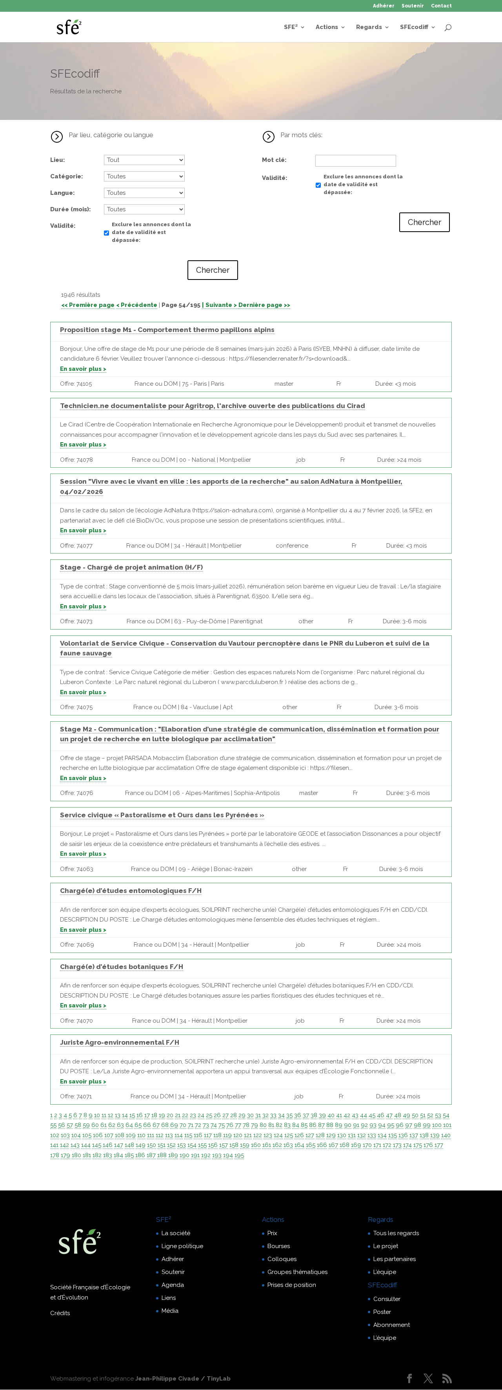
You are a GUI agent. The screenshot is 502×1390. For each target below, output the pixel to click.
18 (154, 1115)
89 (338, 1125)
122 (257, 1135)
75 (221, 1125)
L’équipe (384, 1272)
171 (377, 1145)
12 (110, 1115)
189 (173, 1155)
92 (364, 1125)
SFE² (291, 27)
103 (65, 1135)
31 (258, 1115)
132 (361, 1135)
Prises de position (291, 1284)
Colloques (281, 1259)
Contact (441, 6)
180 (76, 1155)
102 (54, 1135)
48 (397, 1115)
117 (208, 1135)
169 (356, 1145)
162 (277, 1145)
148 (129, 1145)
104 (76, 1135)
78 (246, 1125)
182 (97, 1155)
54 (446, 1115)
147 (118, 1145)
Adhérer (384, 6)
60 (95, 1125)
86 (312, 1125)
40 (331, 1115)
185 (129, 1155)
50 (415, 1115)
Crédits (60, 1313)
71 (190, 1125)
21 (177, 1115)
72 (198, 1125)
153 (181, 1145)
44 (363, 1115)
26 (217, 1115)
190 (184, 1155)
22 (185, 1115)
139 (435, 1135)
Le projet (385, 1246)
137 (413, 1135)
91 (356, 1125)
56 (61, 1125)
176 (428, 1145)
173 (397, 1145)
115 (188, 1135)
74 (214, 1125)
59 (86, 1125)
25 (209, 1115)
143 (75, 1145)
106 (98, 1135)
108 (119, 1135)
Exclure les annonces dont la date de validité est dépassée (151, 232)
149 (141, 1145)
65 (138, 1125)
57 (70, 1125)
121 (248, 1135)
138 (424, 1135)
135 (392, 1135)
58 (78, 1125)
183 (107, 1155)
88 (329, 1125)
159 (244, 1145)
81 (271, 1125)
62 (111, 1125)
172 (387, 1145)
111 (150, 1135)
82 (279, 1125)
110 (141, 1135)
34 (281, 1115)
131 (352, 1135)
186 (140, 1155)
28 (233, 1115)
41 (339, 1115)
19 (162, 1115)
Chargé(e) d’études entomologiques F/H (131, 891)
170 (367, 1145)
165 (310, 1145)
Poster (382, 1312)
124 (278, 1135)
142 (64, 1145)
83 (287, 1125)
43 (355, 1115)
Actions (327, 27)
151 (162, 1145)
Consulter (386, 1299)
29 (242, 1115)
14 (125, 1115)
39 (322, 1115)
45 (372, 1115)
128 (320, 1135)
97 (408, 1125)
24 (201, 1115)
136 (403, 1135)
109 (131, 1135)
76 (229, 1125)
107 (108, 1135)
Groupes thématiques (297, 1272)
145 (96, 1145)
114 (179, 1135)
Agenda (173, 1284)
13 (117, 1115)
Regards (369, 27)
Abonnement (391, 1324)
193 (217, 1155)
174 (407, 1145)
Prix (272, 1233)
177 (439, 1145)
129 (331, 1135)
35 (289, 1115)
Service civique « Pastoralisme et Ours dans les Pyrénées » (162, 815)
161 (266, 1145)
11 (104, 1115)
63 (120, 1125)
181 (87, 1155)
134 (382, 1135)
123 (268, 1135)
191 (195, 1155)
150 (151, 1145)
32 (265, 1115)
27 (225, 1115)
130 (341, 1135)
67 (156, 1125)
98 (417, 1125)
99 (427, 1125)
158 (233, 1145)
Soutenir (413, 6)
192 (206, 1155)
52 (430, 1115)
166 (322, 1145)
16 (139, 1115)
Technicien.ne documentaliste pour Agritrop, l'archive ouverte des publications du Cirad (212, 406)
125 (288, 1135)
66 (147, 1125)
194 (228, 1155)
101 (447, 1125)
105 (86, 1135)
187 (151, 1155)
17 (147, 1115)
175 (417, 1145)
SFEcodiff (414, 27)
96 (400, 1125)
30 (250, 1115)
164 (299, 1145)
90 (347, 1125)
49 (406, 1115)
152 (171, 1145)
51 (423, 1115)
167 (333, 1145)
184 (118, 1155)
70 (183, 1125)
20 (170, 1115)
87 (321, 1125)
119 (227, 1135)
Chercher (212, 270)
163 (288, 1145)
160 (256, 1145)
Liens (169, 1297)
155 (202, 1145)
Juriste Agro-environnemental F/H (119, 1042)
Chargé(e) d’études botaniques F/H (121, 967)
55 (53, 1125)
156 (213, 1145)
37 (306, 1115)
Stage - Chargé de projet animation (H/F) (131, 567)
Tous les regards (396, 1233)
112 (160, 1135)
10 (97, 1115)
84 (295, 1125)
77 (238, 1125)
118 (217, 1135)
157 (223, 1145)
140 (446, 1135)
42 (347, 1115)
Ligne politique (182, 1246)
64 (129, 1125)
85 (304, 1125)
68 (165, 1125)
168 (344, 1145)
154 (191, 1145)
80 (263, 1125)
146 (108, 1145)
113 (169, 1135)
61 (103, 1125)
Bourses (278, 1246)
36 (297, 1115)
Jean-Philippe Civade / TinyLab (183, 1378)
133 (371, 1135)
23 (193, 1115)
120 (237, 1135)
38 (314, 1115)
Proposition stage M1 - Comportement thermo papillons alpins (167, 330)
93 (372, 1125)
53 (438, 1115)
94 (382, 1125)
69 (174, 1125)
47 (389, 1115)
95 (390, 1125)
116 (198, 1135)
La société (176, 1233)
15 (132, 1115)
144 (86, 1145)
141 (54, 1145)
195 (239, 1155)
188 (162, 1155)
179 (65, 1155)
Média (170, 1310)
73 (206, 1125)
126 (299, 1135)
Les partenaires (394, 1259)
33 (273, 1115)
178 (54, 1155)
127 (310, 1135)
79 (254, 1125)
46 (380, 1115)
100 (437, 1125)
